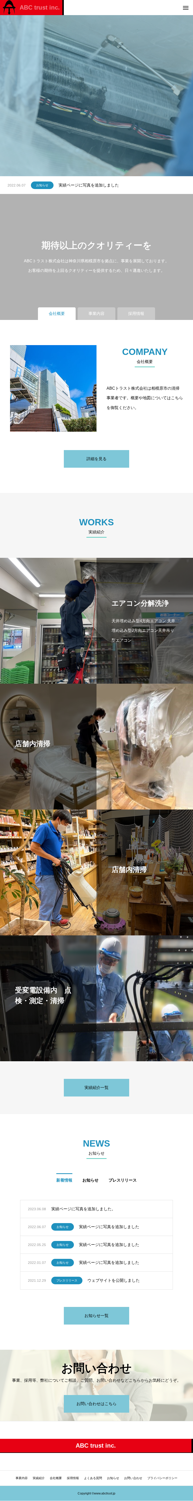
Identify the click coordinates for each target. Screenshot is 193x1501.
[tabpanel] (96, 88)
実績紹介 (39, 1478)
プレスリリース (123, 1180)
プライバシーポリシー (162, 1478)
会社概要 (56, 1478)
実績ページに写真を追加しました (89, 185)
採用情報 (73, 1478)
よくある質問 (93, 1478)
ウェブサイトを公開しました (113, 1280)
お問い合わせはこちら (96, 1404)
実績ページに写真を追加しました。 (83, 1209)
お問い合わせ (133, 1478)
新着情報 (64, 1180)
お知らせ (42, 185)
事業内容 (22, 1478)
